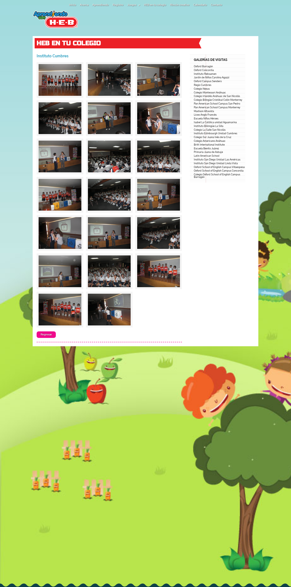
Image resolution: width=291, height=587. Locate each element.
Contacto (216, 5)
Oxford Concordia (204, 70)
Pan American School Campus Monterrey (217, 107)
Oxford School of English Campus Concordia (218, 171)
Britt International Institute (209, 145)
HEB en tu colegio (155, 5)
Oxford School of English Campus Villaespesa (219, 167)
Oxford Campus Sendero (208, 81)
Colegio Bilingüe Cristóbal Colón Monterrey (218, 100)
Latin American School (206, 156)
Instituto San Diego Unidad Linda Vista (216, 163)
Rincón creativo (179, 5)
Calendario (200, 5)
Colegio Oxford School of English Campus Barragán (217, 175)
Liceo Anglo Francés (205, 115)
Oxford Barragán (203, 66)
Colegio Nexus (202, 89)
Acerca (84, 5)
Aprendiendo (100, 5)
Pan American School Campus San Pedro (217, 104)
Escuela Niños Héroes (206, 118)
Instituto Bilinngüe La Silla (208, 126)
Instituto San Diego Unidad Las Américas (217, 159)
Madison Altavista (204, 111)
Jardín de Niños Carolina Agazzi (211, 77)
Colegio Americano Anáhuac (209, 141)
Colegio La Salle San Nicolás (209, 130)
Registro (118, 5)
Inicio (72, 5)
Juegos (131, 5)
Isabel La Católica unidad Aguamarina (215, 122)
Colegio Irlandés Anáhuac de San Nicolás (217, 96)
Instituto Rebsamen (205, 74)
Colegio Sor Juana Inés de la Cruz (212, 137)
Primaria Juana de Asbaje (208, 152)
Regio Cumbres (202, 85)
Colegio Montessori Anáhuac (210, 92)
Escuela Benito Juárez (206, 148)
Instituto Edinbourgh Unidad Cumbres (215, 133)
